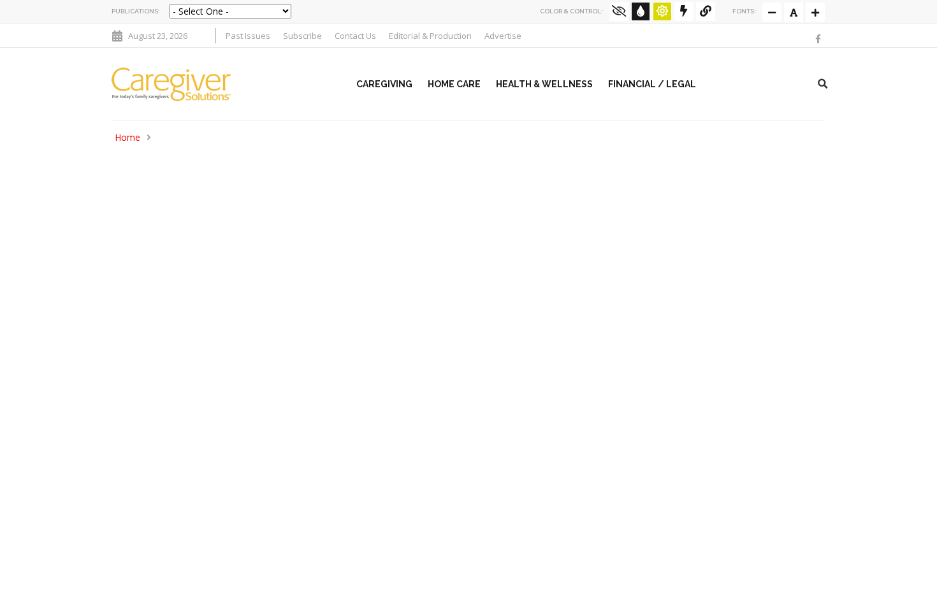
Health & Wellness (544, 84)
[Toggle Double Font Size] (815, 12)
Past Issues (248, 35)
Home (127, 137)
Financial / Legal (652, 84)
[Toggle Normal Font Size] (771, 12)
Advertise (502, 35)
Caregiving (384, 84)
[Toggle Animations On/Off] (684, 11)
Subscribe (302, 35)
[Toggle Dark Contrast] (640, 11)
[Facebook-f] (818, 39)
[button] (823, 84)
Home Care (454, 84)
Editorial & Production (430, 35)
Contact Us (355, 35)
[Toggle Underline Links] (705, 11)
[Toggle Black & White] (618, 11)
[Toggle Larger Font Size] (793, 12)
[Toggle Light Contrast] (662, 11)
